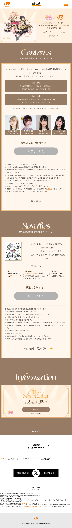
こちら (48, 189)
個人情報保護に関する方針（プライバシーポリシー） (37, 506)
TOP (2, 459)
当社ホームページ (26, 503)
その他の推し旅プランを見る (36, 446)
